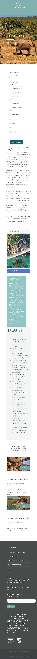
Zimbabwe (13, 128)
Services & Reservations (16, 552)
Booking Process (13, 556)
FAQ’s (10, 569)
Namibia (13, 119)
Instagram (11, 584)
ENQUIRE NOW (16, 142)
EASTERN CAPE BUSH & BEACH (18, 518)
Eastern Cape (17, 93)
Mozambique (14, 132)
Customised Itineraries (16, 560)
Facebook (19, 582)
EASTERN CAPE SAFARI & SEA (18, 480)
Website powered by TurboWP (18, 656)
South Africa (14, 72)
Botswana (13, 124)
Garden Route (17, 89)
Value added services (15, 565)
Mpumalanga (17, 114)
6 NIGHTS (25, 468)
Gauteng (15, 104)
